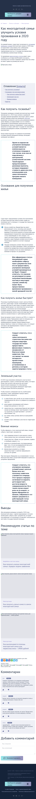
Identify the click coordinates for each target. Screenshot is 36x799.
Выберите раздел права (14, 15)
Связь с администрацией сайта (23, 789)
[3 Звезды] (17, 665)
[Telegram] (17, 660)
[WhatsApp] (12, 660)
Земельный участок (13, 97)
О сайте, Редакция (9, 789)
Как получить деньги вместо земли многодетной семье (17, 605)
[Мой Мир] (7, 660)
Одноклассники (16, 9)
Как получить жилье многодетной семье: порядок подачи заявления (16, 565)
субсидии (27, 118)
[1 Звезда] (4, 665)
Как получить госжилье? (12, 89)
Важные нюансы (12, 99)
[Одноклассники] (4, 660)
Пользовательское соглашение (9, 791)
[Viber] (9, 660)
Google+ (22, 9)
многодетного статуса (16, 56)
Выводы (7, 101)
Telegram (19, 9)
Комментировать (13, 758)
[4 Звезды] (23, 665)
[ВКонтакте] (2, 660)
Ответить (8, 678)
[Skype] (14, 660)
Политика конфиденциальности (26, 791)
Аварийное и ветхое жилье (11, 561)
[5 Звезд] (29, 665)
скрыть (21, 86)
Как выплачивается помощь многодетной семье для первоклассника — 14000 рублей (16, 646)
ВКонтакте (13, 9)
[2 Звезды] (10, 665)
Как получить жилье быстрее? (16, 94)
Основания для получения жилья (15, 92)
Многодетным (7, 601)
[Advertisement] (15, 204)
